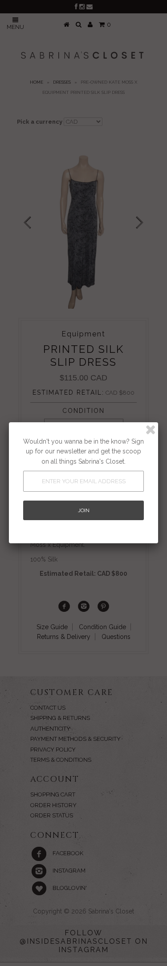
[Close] (150, 430)
